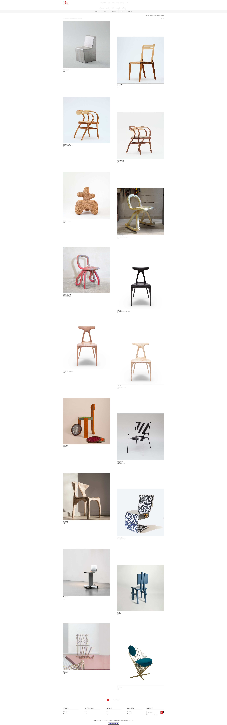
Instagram (108, 713)
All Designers (65, 711)
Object (112, 7)
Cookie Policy (129, 711)
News (86, 711)
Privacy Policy (129, 713)
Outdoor (124, 7)
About (86, 713)
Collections (65, 713)
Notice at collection (113, 723)
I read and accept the (152, 714)
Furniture (101, 7)
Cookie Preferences (131, 720)
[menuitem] (103, 3)
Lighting (118, 7)
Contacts (107, 711)
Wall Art (107, 7)
